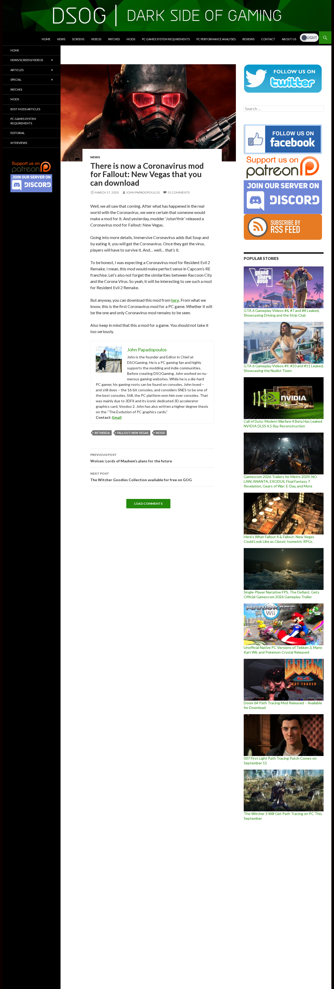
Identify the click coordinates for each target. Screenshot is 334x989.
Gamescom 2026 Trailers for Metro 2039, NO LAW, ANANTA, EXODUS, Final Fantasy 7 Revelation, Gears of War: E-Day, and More (280, 481)
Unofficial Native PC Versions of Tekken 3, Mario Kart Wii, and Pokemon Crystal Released (283, 649)
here (175, 300)
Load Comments (148, 503)
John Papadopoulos (143, 192)
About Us (289, 39)
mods (160, 432)
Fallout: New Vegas (132, 432)
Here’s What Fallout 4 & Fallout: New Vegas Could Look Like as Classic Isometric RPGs (279, 539)
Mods (131, 39)
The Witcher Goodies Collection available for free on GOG (141, 477)
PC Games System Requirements (166, 39)
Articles (16, 70)
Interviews (18, 142)
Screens (78, 39)
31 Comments (179, 192)
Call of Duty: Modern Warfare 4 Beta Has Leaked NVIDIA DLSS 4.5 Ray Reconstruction (283, 423)
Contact (268, 39)
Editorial (17, 133)
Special (15, 79)
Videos (96, 39)
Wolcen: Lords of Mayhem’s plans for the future (131, 458)
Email (117, 417)
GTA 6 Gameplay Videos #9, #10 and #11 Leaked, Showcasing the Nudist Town (284, 368)
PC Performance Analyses (216, 39)
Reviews (248, 39)
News (61, 39)
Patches (114, 39)
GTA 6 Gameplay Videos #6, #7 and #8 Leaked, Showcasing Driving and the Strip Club (281, 312)
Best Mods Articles (25, 109)
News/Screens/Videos (26, 60)
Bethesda (102, 432)
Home (46, 39)
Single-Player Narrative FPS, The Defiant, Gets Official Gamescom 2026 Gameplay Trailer (281, 594)
